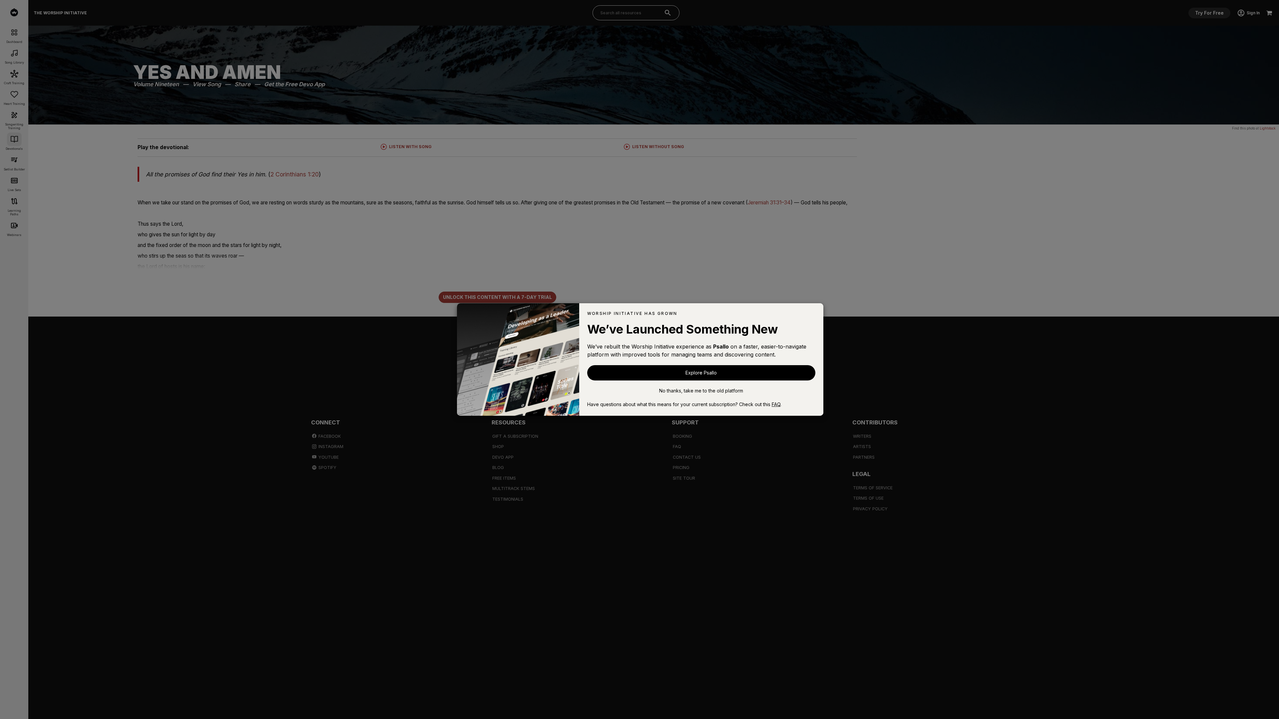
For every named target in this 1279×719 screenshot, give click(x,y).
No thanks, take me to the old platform (701, 390)
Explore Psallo (701, 372)
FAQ (776, 404)
